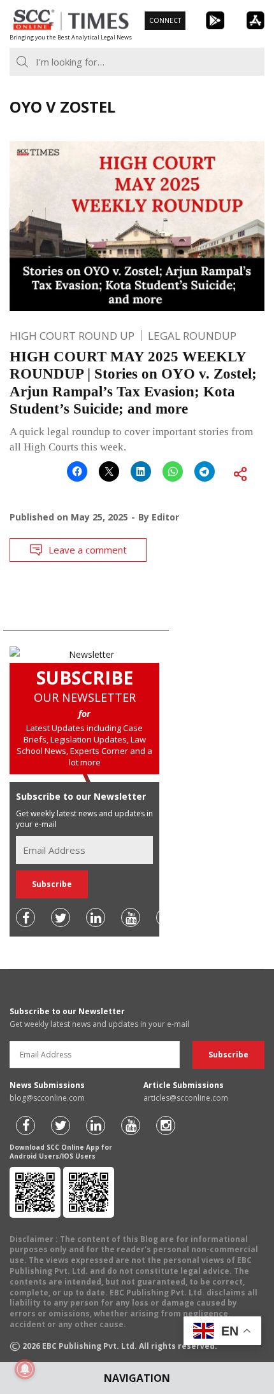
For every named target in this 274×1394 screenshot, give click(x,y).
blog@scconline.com (47, 1097)
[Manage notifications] (25, 1369)
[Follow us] (25, 917)
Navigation (137, 1378)
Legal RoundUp (192, 335)
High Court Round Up (72, 335)
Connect (165, 20)
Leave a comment (87, 549)
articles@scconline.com (185, 1097)
